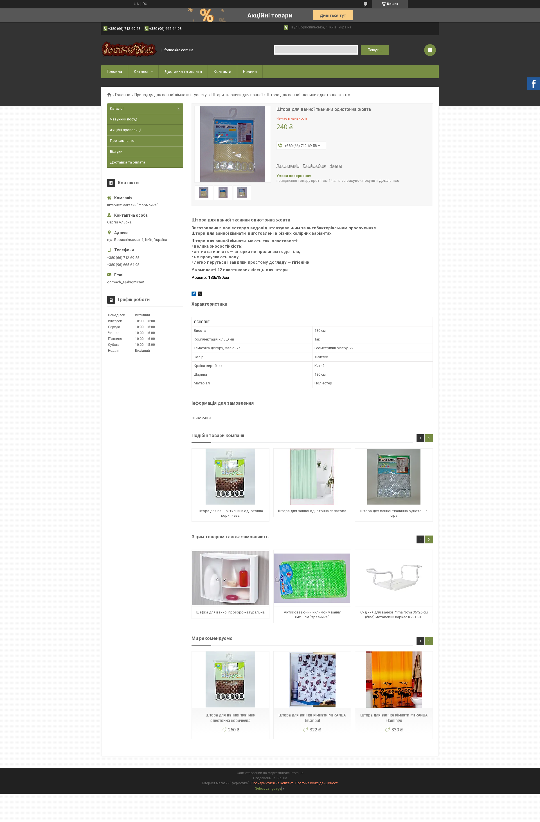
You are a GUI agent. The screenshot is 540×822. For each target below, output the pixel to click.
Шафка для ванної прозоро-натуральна (230, 612)
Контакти (222, 71)
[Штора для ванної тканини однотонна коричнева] (230, 477)
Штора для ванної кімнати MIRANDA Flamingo (394, 718)
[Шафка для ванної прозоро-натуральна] (230, 578)
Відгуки (116, 151)
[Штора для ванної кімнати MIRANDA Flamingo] (393, 679)
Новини (250, 71)
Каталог (141, 71)
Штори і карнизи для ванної (237, 95)
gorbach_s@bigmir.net (125, 282)
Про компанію (122, 140)
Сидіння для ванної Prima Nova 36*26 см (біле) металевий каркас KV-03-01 (394, 614)
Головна (114, 71)
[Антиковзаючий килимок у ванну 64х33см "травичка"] (312, 578)
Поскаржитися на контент (272, 783)
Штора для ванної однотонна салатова (312, 511)
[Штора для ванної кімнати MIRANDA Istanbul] (312, 679)
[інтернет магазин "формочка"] (129, 50)
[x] (200, 295)
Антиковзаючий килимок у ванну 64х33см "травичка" (312, 614)
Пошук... (375, 50)
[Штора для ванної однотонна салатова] (312, 477)
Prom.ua (297, 773)
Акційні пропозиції (125, 130)
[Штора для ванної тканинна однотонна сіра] (393, 477)
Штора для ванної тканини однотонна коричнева (230, 513)
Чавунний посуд (123, 119)
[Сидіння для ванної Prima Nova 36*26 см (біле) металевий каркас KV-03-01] (393, 578)
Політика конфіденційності (316, 783)
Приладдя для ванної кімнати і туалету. (171, 95)
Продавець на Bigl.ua (270, 778)
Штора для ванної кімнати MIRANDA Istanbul (312, 718)
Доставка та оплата (183, 71)
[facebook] (194, 295)
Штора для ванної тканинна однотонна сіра (394, 513)
